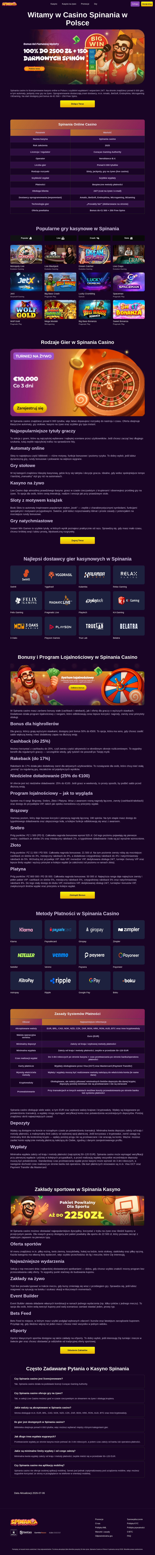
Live (59, 238)
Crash (92, 238)
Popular (24, 238)
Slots (126, 238)
